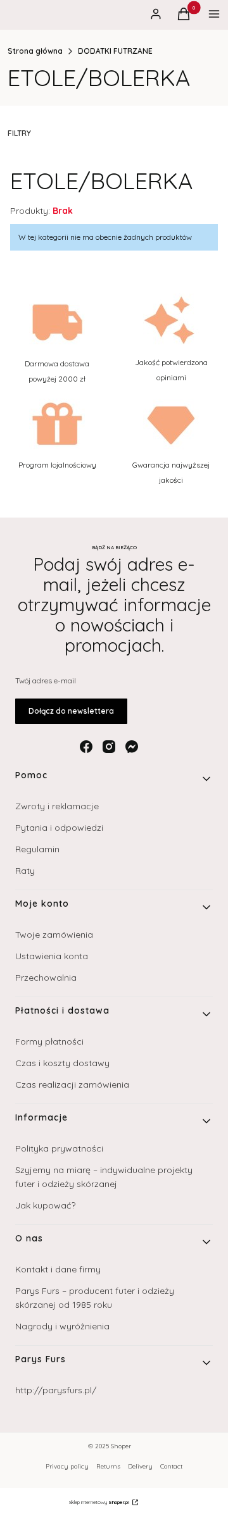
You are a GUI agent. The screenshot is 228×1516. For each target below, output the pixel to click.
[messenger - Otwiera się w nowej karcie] (131, 746)
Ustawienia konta (51, 956)
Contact (171, 1466)
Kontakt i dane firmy (58, 1269)
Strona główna (35, 51)
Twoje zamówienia (54, 934)
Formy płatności (49, 1041)
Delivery (140, 1466)
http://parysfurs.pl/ (55, 1390)
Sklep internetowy (99, 1502)
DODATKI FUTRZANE (115, 51)
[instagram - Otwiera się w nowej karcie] (109, 746)
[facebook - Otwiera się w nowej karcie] (86, 746)
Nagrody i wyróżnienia (62, 1326)
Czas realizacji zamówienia (72, 1084)
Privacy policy (67, 1466)
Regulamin (37, 849)
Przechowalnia (46, 977)
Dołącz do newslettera (71, 711)
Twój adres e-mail (45, 680)
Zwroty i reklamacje (57, 806)
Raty (25, 870)
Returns (108, 1466)
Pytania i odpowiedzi (59, 827)
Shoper (121, 1446)
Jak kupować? (45, 1205)
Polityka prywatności (59, 1148)
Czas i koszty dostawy (62, 1063)
